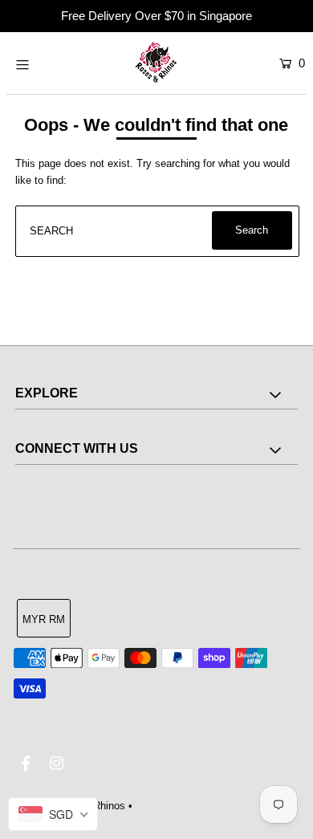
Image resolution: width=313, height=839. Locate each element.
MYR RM (43, 619)
